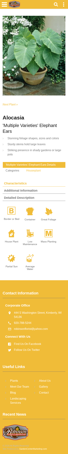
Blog (13, 392)
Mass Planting (48, 241)
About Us (45, 380)
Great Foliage (48, 219)
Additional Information (20, 190)
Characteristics (15, 183)
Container (30, 219)
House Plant (11, 241)
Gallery (43, 386)
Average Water (30, 267)
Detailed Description (19, 198)
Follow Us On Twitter (27, 349)
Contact (44, 392)
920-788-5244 (22, 322)
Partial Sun (12, 266)
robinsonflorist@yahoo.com (31, 328)
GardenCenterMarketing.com (33, 449)
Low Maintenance (30, 243)
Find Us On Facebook (27, 343)
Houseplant (33, 170)
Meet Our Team (19, 386)
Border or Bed (11, 219)
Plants (14, 380)
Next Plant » (10, 104)
